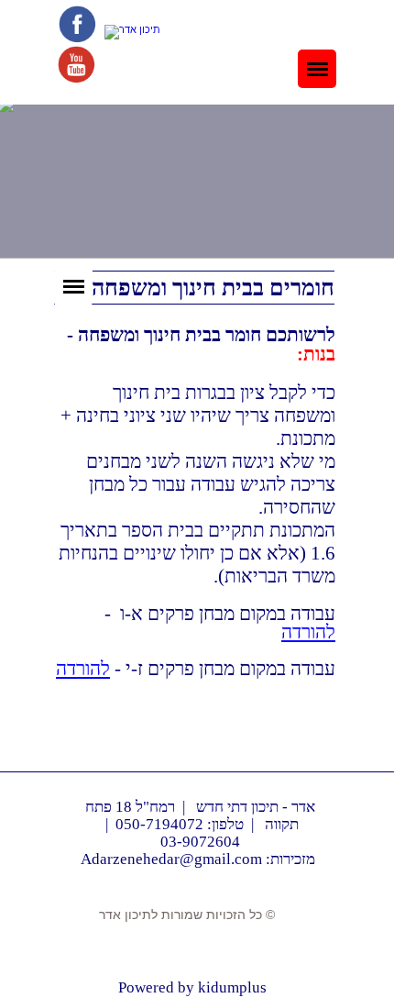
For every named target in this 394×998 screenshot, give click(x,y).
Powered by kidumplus (192, 987)
